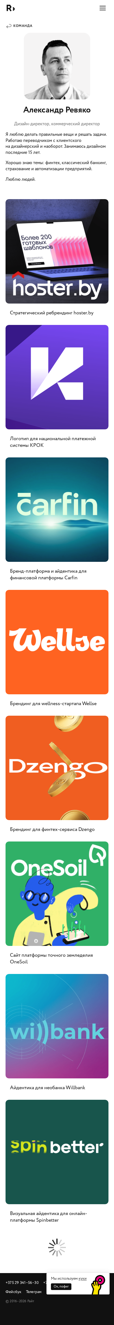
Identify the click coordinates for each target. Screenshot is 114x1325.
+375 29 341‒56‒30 (22, 1282)
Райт (11, 8)
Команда (22, 26)
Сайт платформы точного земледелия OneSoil (57, 906)
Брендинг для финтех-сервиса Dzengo (57, 777)
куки (83, 1278)
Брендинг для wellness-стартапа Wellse (57, 651)
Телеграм (34, 1291)
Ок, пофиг (61, 1286)
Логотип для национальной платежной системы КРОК (57, 390)
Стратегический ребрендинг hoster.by (57, 260)
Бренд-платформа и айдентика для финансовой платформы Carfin (57, 522)
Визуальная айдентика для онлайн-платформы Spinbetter (57, 1165)
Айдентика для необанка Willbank (57, 1035)
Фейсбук (14, 1291)
